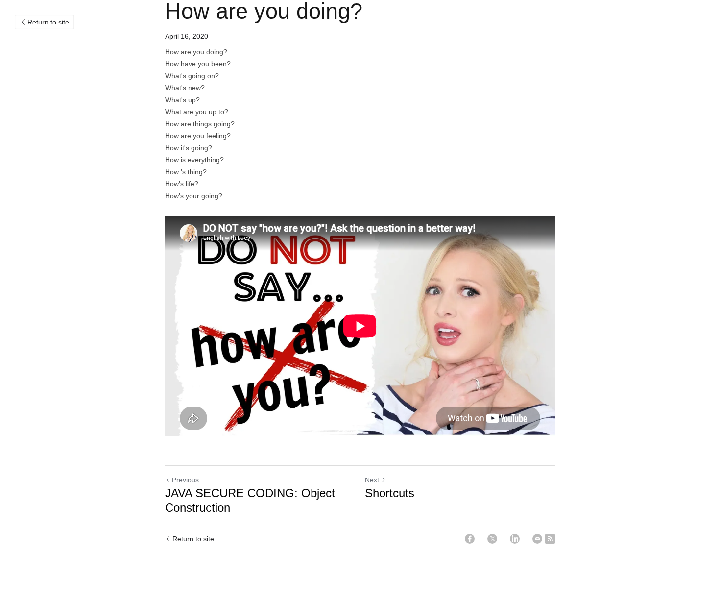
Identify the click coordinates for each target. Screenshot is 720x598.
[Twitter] (492, 539)
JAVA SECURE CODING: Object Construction (250, 500)
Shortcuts (389, 493)
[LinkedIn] (515, 539)
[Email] (537, 539)
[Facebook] (470, 539)
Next (372, 480)
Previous (185, 480)
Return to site (48, 22)
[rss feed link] (550, 539)
